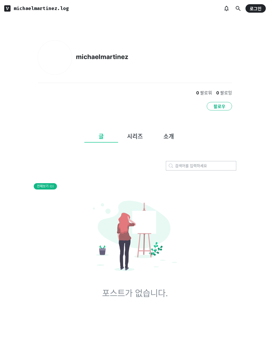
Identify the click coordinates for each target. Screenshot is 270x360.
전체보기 (45, 186)
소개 (168, 136)
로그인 (256, 8)
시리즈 (135, 136)
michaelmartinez (102, 57)
